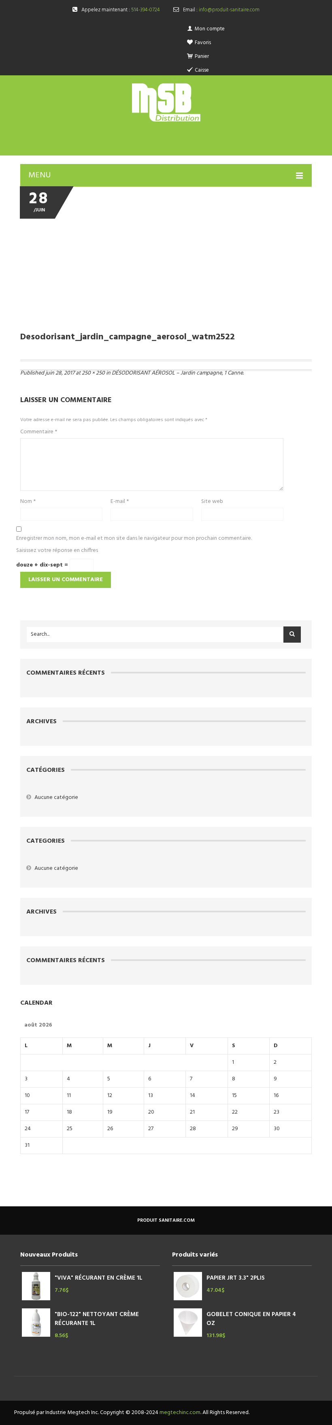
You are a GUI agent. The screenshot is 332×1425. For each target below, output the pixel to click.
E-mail (120, 502)
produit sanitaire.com (166, 1220)
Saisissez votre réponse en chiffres (57, 551)
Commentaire (38, 432)
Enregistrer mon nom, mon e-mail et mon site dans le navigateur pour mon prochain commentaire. (134, 539)
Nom (28, 502)
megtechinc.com (180, 1412)
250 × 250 (93, 373)
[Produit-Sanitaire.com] (166, 102)
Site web (212, 502)
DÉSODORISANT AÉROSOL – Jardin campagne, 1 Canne (177, 373)
